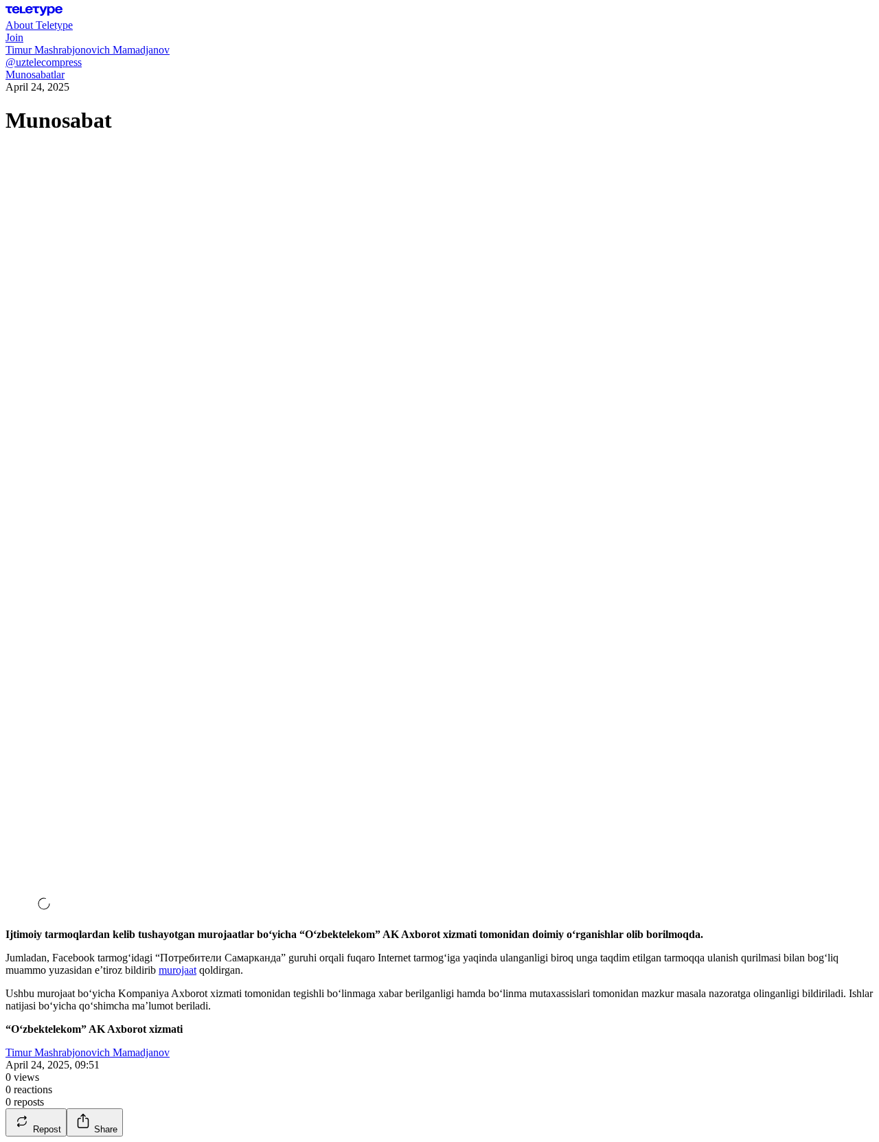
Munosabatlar (35, 74)
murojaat (177, 970)
